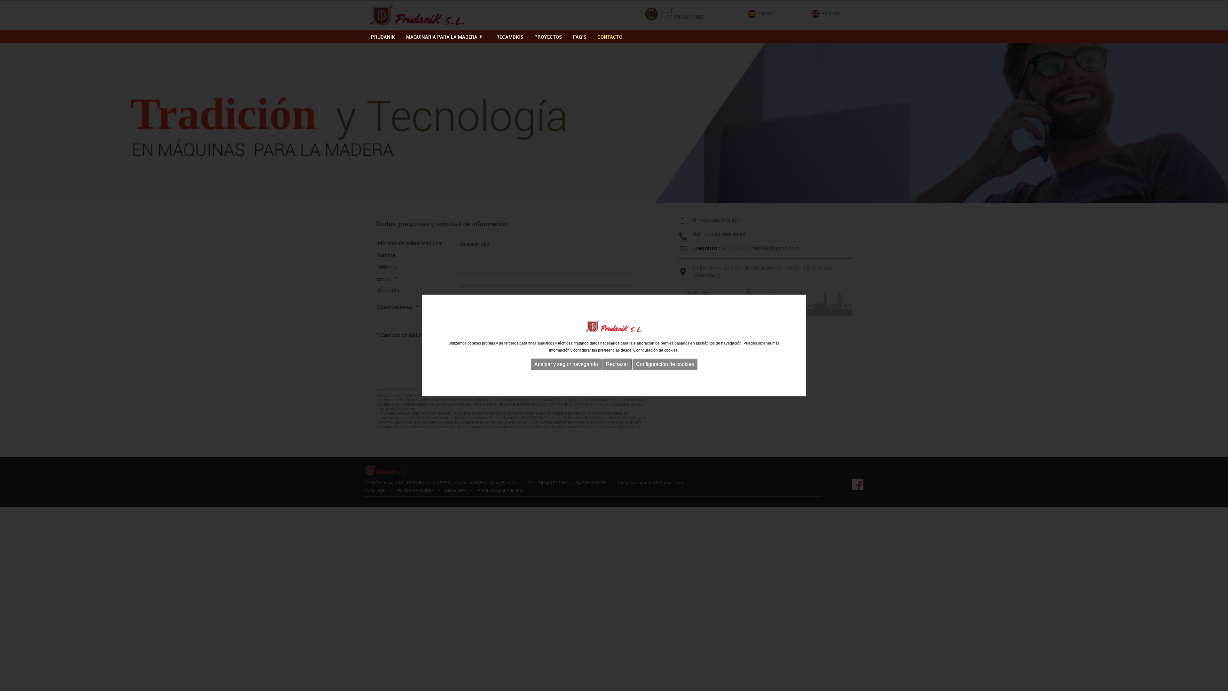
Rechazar (617, 364)
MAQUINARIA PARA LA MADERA (442, 37)
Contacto (609, 37)
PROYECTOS (548, 37)
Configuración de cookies (665, 364)
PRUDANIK (383, 37)
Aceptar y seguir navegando (566, 364)
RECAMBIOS (509, 37)
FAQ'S (579, 37)
